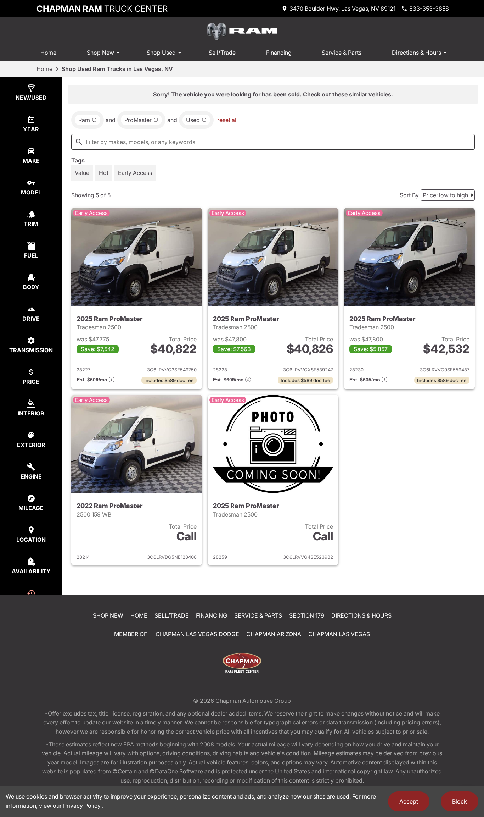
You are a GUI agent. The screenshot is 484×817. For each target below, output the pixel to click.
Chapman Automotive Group (253, 700)
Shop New (100, 52)
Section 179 (306, 615)
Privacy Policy (82, 805)
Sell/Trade (222, 52)
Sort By (409, 195)
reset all (227, 119)
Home (48, 52)
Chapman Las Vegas (339, 633)
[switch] (82, 173)
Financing (279, 52)
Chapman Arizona (273, 633)
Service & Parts (341, 52)
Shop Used (161, 52)
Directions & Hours (416, 52)
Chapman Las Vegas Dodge (197, 633)
